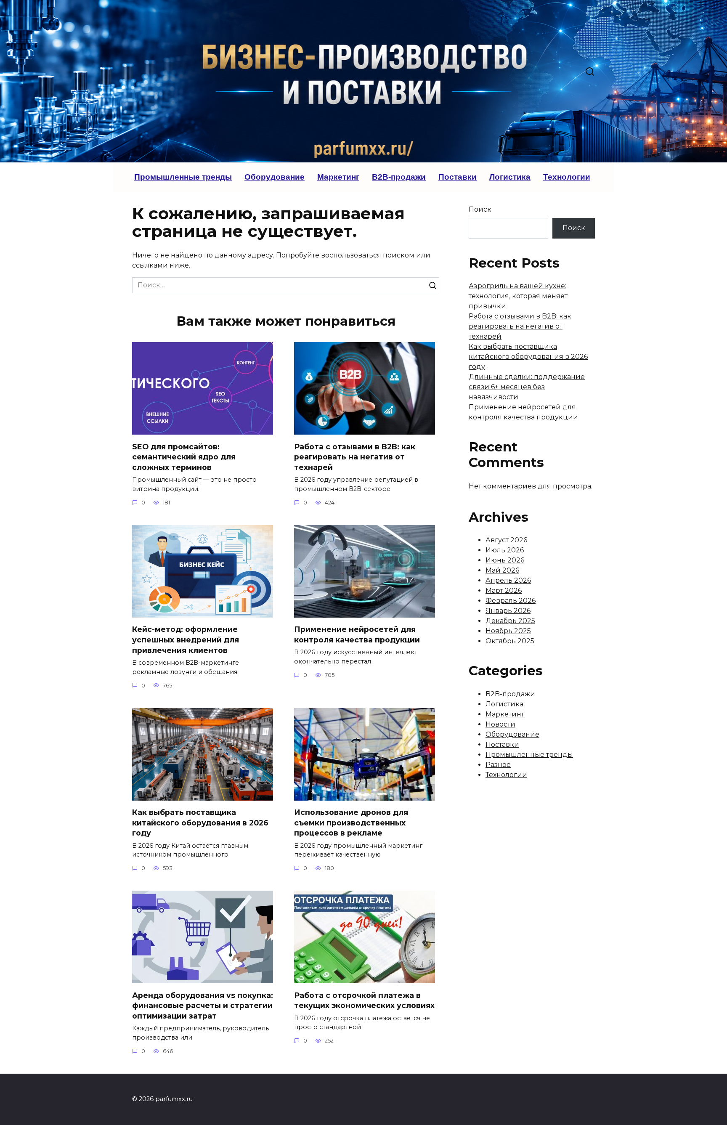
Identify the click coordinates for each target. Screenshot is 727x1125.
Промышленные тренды (183, 176)
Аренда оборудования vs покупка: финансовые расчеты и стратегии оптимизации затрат (202, 1005)
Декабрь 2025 (510, 621)
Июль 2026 (505, 550)
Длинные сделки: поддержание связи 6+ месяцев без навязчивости (527, 387)
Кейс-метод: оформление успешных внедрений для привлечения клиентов (185, 639)
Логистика (510, 176)
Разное (498, 765)
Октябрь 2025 (510, 641)
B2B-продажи (399, 176)
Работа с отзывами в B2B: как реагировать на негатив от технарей (354, 456)
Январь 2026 (508, 611)
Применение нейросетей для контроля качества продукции (357, 634)
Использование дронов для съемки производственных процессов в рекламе (351, 822)
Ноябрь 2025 (508, 631)
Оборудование (274, 176)
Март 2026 (504, 590)
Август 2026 (506, 540)
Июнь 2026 (505, 560)
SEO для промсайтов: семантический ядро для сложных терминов (184, 456)
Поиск (480, 209)
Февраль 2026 (511, 601)
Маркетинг (338, 176)
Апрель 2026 (508, 580)
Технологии (566, 176)
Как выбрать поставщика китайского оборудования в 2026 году (200, 822)
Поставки (457, 176)
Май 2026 (502, 570)
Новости (500, 724)
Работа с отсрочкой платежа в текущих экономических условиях (364, 1000)
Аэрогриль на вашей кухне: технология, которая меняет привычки (518, 296)
